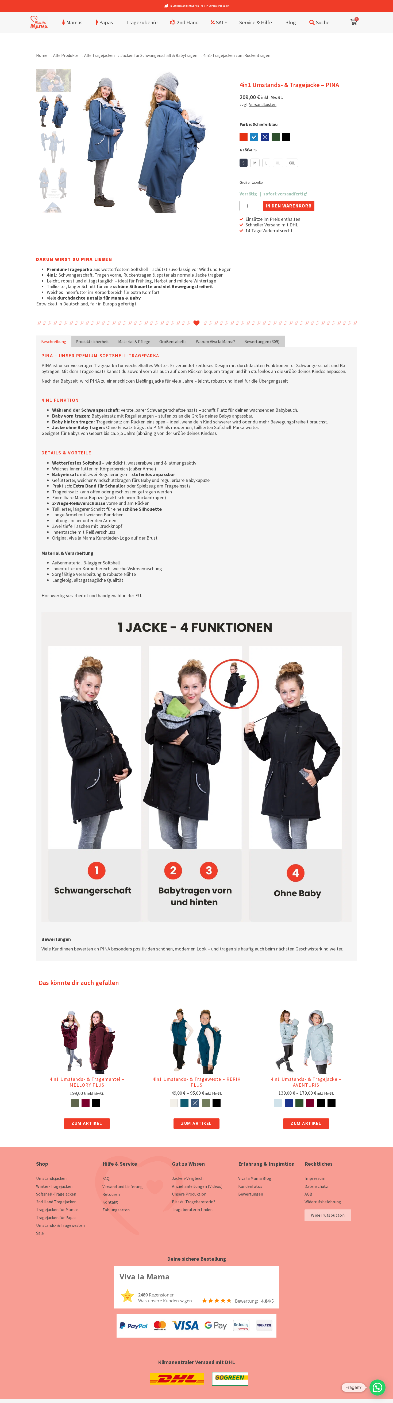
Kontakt (110, 1202)
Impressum (315, 1178)
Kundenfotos (250, 1186)
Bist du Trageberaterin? (193, 1201)
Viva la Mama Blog (254, 1178)
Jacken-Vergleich (187, 1178)
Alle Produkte (65, 55)
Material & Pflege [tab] (134, 341)
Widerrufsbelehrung (323, 1201)
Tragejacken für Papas (56, 1217)
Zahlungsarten (116, 1209)
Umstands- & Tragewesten (60, 1225)
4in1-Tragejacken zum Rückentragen (236, 55)
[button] (377, 1388)
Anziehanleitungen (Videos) (197, 1186)
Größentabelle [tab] (173, 341)
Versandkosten (262, 104)
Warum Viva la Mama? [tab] (215, 341)
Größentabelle (251, 182)
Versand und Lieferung (122, 1186)
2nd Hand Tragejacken (56, 1201)
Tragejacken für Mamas (57, 1209)
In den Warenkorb (289, 206)
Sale (40, 1233)
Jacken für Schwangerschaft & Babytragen (159, 55)
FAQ (106, 1178)
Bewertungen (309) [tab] (261, 341)
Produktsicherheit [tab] (92, 341)
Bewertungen (250, 1194)
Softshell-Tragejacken (56, 1194)
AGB (308, 1194)
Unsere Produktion (189, 1194)
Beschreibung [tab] (53, 341)
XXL (292, 163)
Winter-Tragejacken (54, 1186)
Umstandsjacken (51, 1178)
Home (41, 55)
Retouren (111, 1194)
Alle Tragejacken (99, 55)
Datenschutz (316, 1186)
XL (278, 163)
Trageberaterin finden (192, 1209)
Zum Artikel (86, 1123)
